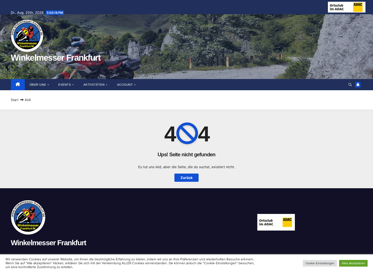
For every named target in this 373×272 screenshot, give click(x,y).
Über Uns (38, 84)
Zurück (186, 178)
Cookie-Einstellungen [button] (319, 263)
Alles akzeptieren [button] (353, 263)
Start (14, 100)
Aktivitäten (94, 84)
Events (65, 84)
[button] (350, 84)
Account (125, 84)
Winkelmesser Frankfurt (56, 57)
